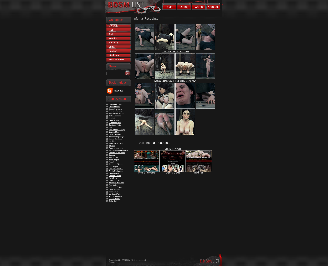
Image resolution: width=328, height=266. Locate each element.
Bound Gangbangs (116, 136)
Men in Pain (113, 157)
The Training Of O (116, 169)
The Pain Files (114, 180)
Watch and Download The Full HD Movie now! (175, 81)
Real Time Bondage (117, 130)
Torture (112, 34)
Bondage (113, 25)
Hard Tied (198, 173)
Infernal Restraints (157, 142)
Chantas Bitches (115, 111)
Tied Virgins (113, 166)
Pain (111, 30)
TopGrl (111, 127)
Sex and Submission (117, 153)
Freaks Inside (114, 199)
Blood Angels (114, 160)
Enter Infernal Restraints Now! (175, 51)
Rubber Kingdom (115, 196)
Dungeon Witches (116, 164)
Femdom (113, 38)
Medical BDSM (116, 59)
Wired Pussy (114, 120)
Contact (213, 6)
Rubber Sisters (115, 123)
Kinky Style (113, 201)
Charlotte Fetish (115, 187)
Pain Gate (113, 185)
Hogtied (112, 118)
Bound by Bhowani (116, 183)
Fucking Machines (116, 148)
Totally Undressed (116, 171)
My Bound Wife (115, 194)
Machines (114, 55)
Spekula (112, 155)
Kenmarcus (113, 192)
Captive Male (114, 132)
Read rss (118, 90)
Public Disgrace (115, 134)
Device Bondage (115, 139)
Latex (112, 47)
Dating (184, 6)
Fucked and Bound (116, 113)
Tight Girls (113, 178)
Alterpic (112, 146)
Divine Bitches (114, 107)
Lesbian (113, 51)
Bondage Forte (115, 125)
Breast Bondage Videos (118, 150)
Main (169, 6)
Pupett (111, 162)
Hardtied (112, 141)
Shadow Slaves (173, 173)
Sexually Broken (115, 109)
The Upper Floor (115, 104)
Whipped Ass (114, 173)
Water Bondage (115, 116)
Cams (199, 6)
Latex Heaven (114, 189)
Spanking (114, 42)
